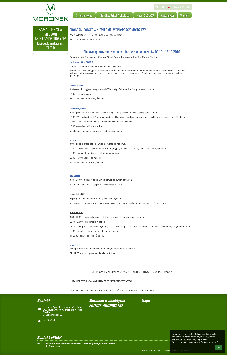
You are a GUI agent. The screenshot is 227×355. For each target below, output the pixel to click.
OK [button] (218, 347)
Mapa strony (164, 350)
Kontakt (152, 350)
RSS (144, 350)
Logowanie (182, 6)
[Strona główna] (163, 7)
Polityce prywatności (210, 342)
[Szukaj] (157, 7)
